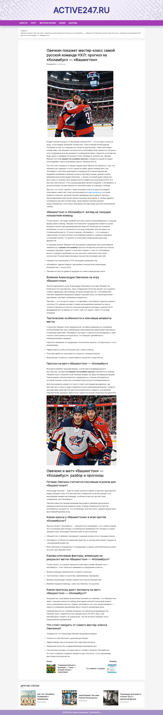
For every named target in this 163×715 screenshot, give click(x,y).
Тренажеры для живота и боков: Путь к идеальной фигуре (130, 696)
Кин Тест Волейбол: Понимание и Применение (46, 696)
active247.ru (81, 10)
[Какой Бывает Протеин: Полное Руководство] (69, 697)
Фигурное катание (48, 23)
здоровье (73, 23)
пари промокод (95, 192)
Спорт (33, 23)
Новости (23, 23)
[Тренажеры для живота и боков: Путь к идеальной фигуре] (110, 697)
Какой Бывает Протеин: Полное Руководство (89, 696)
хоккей (62, 23)
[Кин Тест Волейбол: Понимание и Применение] (28, 697)
